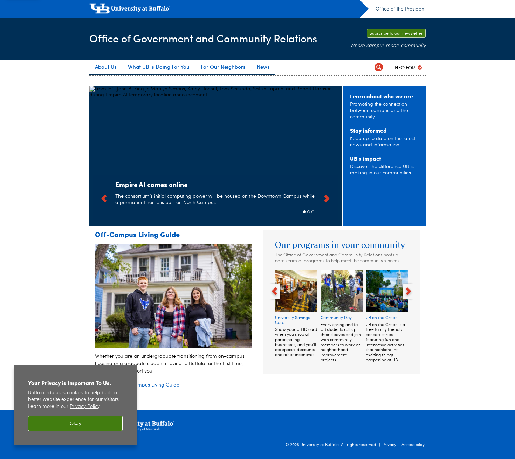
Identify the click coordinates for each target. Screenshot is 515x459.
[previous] (104, 197)
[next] (327, 197)
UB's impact (365, 158)
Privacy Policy (84, 406)
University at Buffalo (319, 445)
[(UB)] (229, 10)
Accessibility (413, 445)
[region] (75, 405)
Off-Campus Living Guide (137, 234)
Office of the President (401, 9)
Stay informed (368, 130)
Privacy (389, 445)
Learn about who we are (381, 96)
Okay (75, 423)
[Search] (378, 67)
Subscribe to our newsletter (396, 34)
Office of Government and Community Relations (203, 38)
